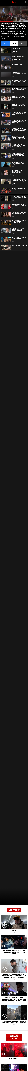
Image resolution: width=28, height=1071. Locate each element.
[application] (14, 14)
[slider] (14, 21)
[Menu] (2, 2)
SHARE (14, 43)
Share (5, 43)
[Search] (26, 2)
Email (22, 43)
